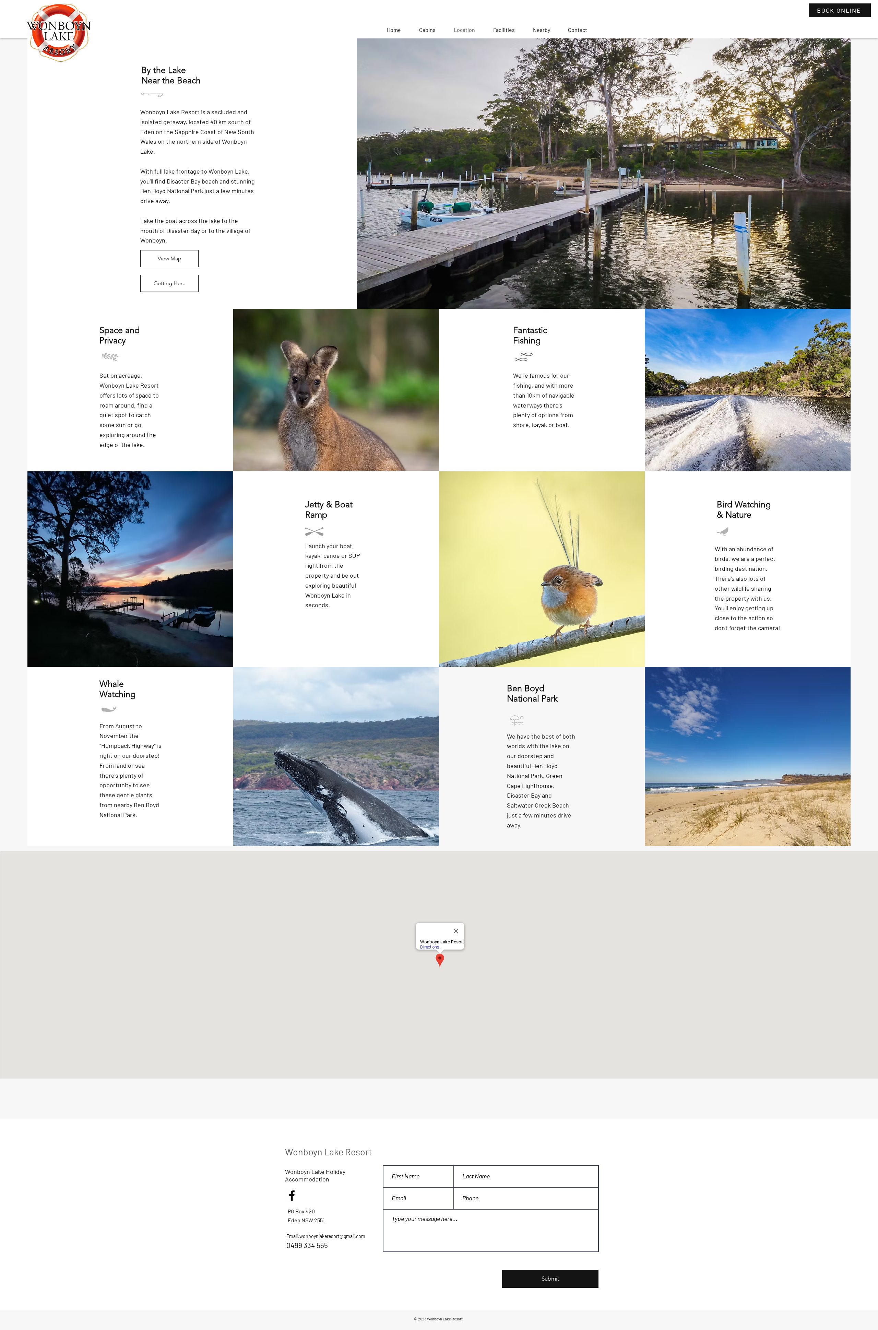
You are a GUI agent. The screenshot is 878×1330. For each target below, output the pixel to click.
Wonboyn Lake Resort (328, 1151)
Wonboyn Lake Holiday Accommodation (315, 1175)
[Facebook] (292, 1195)
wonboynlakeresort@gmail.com (332, 1236)
